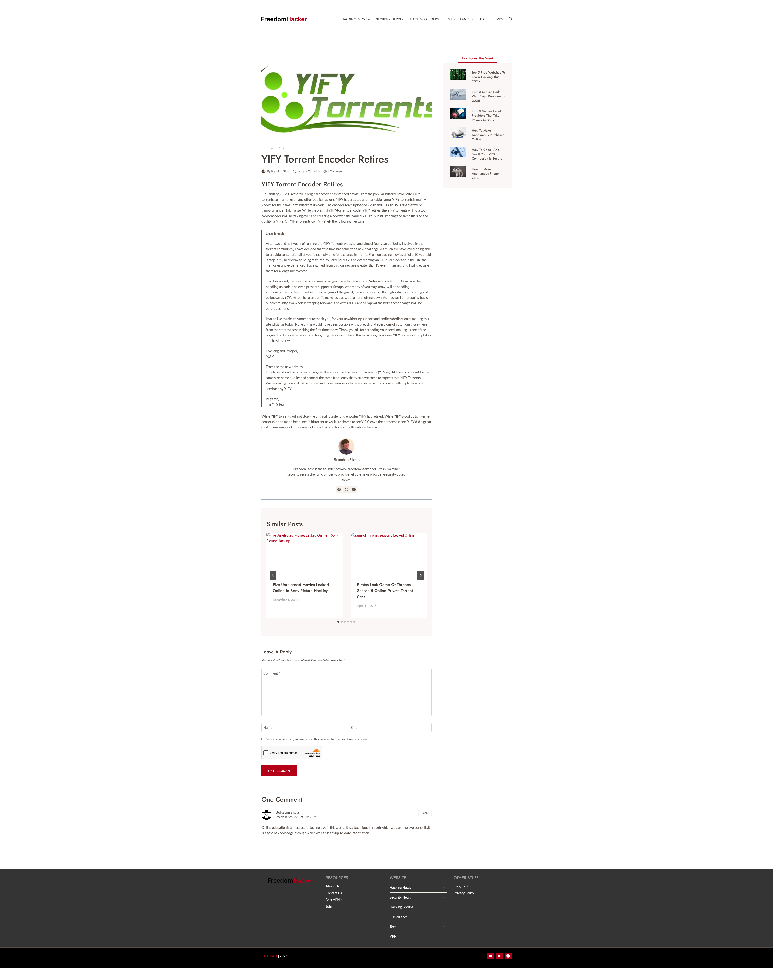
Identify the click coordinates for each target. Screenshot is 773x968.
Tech (393, 927)
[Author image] (263, 171)
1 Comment (335, 171)
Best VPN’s (334, 900)
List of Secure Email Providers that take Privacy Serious (486, 115)
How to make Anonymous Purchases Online (488, 135)
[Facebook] (508, 956)
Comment (271, 673)
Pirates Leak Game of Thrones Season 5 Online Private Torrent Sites (385, 591)
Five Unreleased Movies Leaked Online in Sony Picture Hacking (301, 588)
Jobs (329, 906)
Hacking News (400, 887)
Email (355, 727)
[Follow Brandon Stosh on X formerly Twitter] (346, 489)
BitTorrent (268, 148)
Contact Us (334, 893)
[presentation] (304, 554)
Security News (400, 897)
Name (267, 727)
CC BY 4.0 (269, 956)
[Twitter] (499, 956)
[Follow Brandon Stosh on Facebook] (339, 489)
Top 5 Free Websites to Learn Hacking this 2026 (488, 77)
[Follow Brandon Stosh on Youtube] (353, 489)
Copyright (461, 886)
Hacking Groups (401, 907)
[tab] (338, 622)
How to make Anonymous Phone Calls (485, 173)
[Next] (420, 575)
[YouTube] (490, 956)
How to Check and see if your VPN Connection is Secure (487, 154)
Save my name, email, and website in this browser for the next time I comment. (317, 739)
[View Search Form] (510, 19)
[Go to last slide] (273, 575)
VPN (500, 19)
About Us (332, 886)
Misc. (283, 148)
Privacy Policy (464, 893)
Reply (424, 812)
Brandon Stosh (280, 171)
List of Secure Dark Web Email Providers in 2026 (488, 96)
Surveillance (399, 917)
